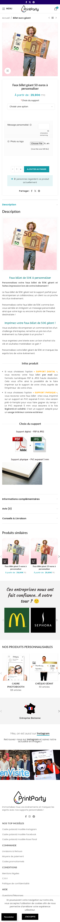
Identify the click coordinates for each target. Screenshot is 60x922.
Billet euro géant (22, 17)
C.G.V (5, 878)
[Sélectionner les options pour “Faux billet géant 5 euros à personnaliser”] (5, 561)
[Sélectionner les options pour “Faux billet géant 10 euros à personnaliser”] (34, 561)
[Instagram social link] (30, 816)
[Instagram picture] (15, 765)
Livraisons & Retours (12, 851)
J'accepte (30, 916)
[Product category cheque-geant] (44, 671)
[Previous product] (49, 18)
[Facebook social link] (26, 2)
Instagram (33, 739)
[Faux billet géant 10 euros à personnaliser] (44, 551)
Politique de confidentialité (15, 883)
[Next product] (56, 18)
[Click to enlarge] (7, 71)
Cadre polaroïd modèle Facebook (19, 834)
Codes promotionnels (13, 861)
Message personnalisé (18, 124)
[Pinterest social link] (34, 2)
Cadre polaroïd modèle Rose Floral (19, 839)
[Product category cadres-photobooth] (15, 673)
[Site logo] (30, 8)
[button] (3, 620)
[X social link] (30, 2)
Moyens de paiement (13, 856)
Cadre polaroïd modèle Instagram (19, 829)
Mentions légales (10, 873)
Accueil (6, 17)
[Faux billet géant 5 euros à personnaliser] (15, 551)
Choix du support (30, 100)
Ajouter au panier (36, 169)
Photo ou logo (17, 141)
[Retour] (52, 18)
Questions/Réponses (12, 895)
